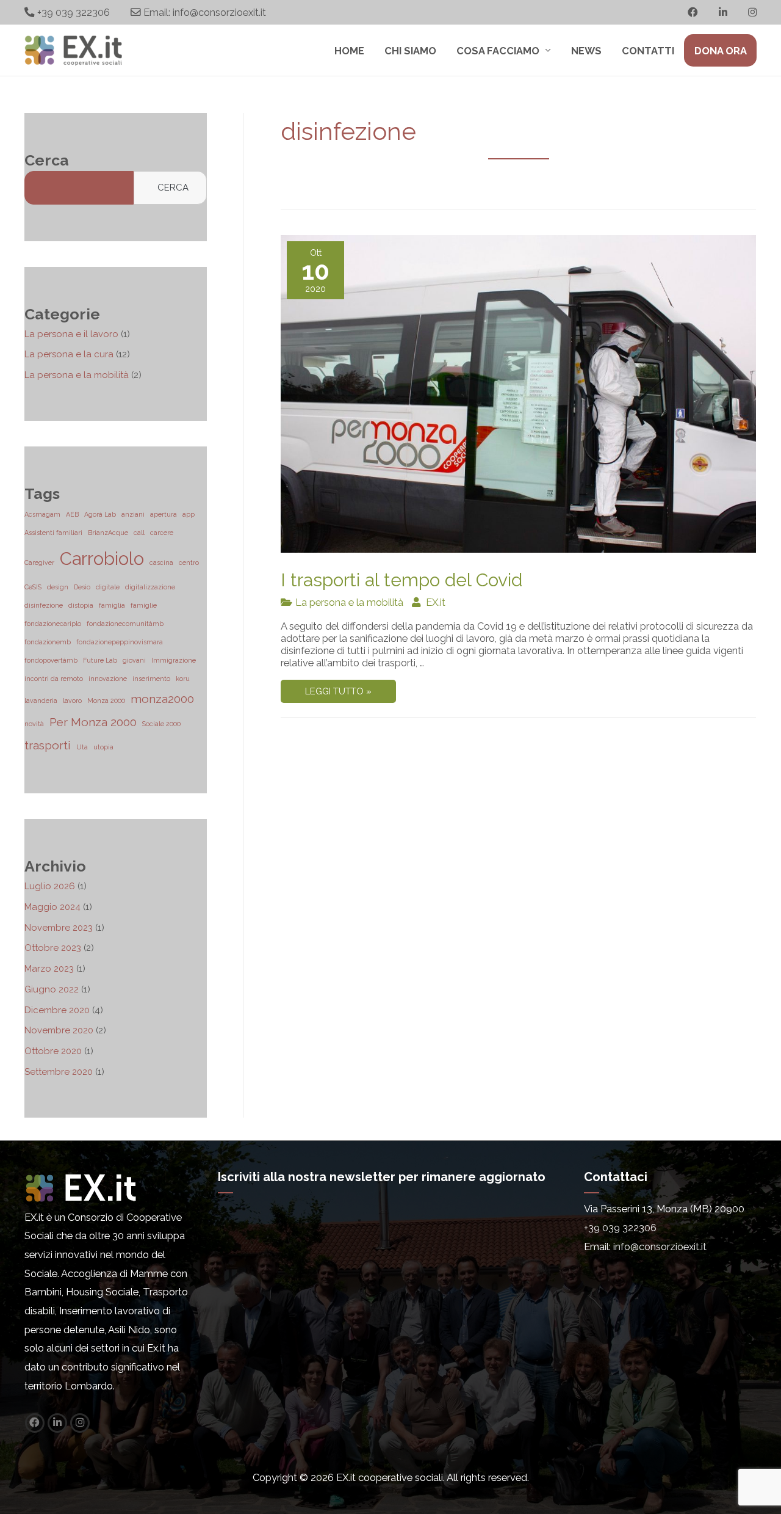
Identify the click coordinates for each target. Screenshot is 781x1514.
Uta (82, 747)
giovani (134, 660)
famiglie (144, 605)
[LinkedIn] (58, 1422)
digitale (108, 587)
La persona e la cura (68, 354)
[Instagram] (80, 1422)
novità (34, 723)
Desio (82, 587)
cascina (161, 562)
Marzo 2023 (49, 968)
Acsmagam (42, 514)
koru (183, 678)
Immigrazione (173, 660)
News (586, 51)
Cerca (173, 187)
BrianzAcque (108, 532)
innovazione (107, 678)
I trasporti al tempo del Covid (401, 580)
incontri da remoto (53, 678)
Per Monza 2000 (93, 722)
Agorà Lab (100, 514)
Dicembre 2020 (57, 1010)
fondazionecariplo (52, 623)
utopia (103, 747)
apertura (163, 514)
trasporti (47, 745)
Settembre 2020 (58, 1071)
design (57, 587)
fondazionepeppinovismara (119, 642)
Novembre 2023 (58, 927)
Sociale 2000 (161, 723)
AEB (72, 514)
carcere (161, 532)
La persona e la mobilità (76, 374)
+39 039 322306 (73, 12)
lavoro (72, 700)
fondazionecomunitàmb (125, 623)
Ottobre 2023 (52, 947)
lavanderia (40, 700)
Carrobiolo (102, 558)
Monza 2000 (106, 700)
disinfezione (43, 605)
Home (349, 51)
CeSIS (32, 587)
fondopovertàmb (50, 660)
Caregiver (39, 562)
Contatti (648, 51)
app (188, 514)
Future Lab (100, 660)
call (139, 532)
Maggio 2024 (52, 906)
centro (189, 562)
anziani (133, 514)
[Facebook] (35, 1422)
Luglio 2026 (49, 886)
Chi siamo (410, 51)
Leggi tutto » (338, 693)
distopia (80, 605)
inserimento (151, 678)
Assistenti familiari (53, 532)
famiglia (112, 605)
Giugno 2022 (51, 989)
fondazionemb (47, 642)
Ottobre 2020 (53, 1051)
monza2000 (162, 698)
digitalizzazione (150, 587)
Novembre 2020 (58, 1030)
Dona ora (720, 51)
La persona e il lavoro (71, 334)
